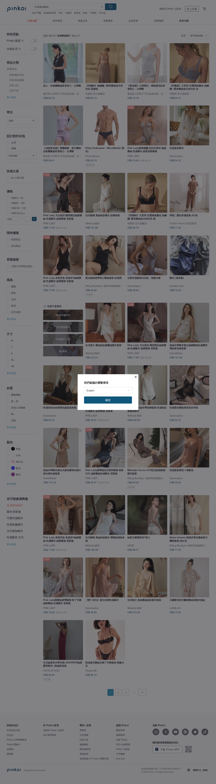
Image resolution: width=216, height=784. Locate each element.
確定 (108, 400)
